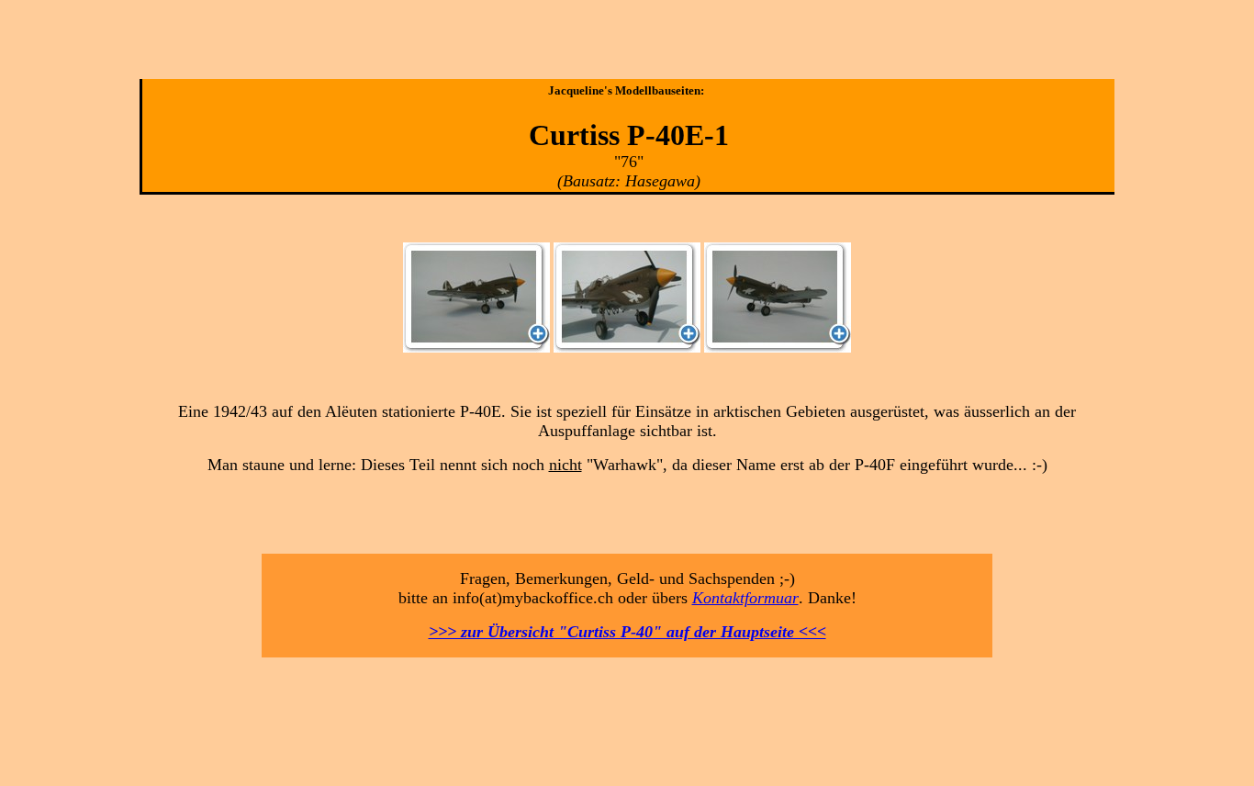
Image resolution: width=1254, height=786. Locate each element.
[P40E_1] (476, 347)
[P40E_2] (627, 347)
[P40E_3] (777, 347)
